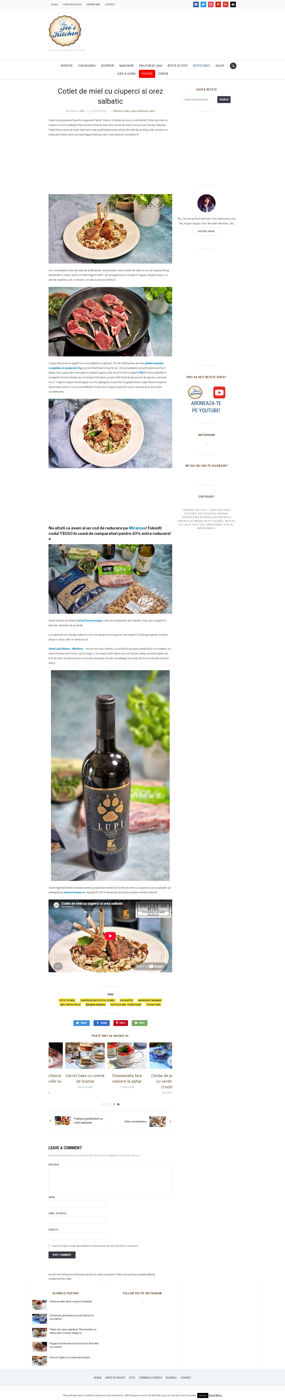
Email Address (57, 1213)
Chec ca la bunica (135, 1121)
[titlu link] (206, 399)
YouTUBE (147, 73)
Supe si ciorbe (126, 73)
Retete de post (178, 65)
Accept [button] (202, 1395)
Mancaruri (126, 65)
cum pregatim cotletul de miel (97, 1000)
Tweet (83, 1023)
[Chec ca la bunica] (157, 1121)
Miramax (137, 528)
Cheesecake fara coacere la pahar (70, 1301)
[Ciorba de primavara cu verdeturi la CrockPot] (110, 1055)
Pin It (123, 1023)
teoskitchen (153, 1004)
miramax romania (95, 1004)
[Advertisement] (171, 33)
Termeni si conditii (150, 1377)
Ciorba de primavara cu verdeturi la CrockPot (110, 1081)
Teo (82, 111)
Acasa (54, 4)
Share (104, 1023)
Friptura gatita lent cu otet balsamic (88, 1120)
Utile (132, 1377)
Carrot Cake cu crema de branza (69, 1357)
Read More (215, 1395)
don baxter (126, 1000)
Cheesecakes (87, 65)
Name (51, 1197)
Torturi (163, 73)
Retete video (201, 65)
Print (142, 1023)
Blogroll (171, 1377)
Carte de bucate (72, 4)
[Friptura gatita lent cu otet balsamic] (63, 1120)
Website (53, 1229)
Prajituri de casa (150, 65)
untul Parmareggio (90, 620)
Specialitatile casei (143, 111)
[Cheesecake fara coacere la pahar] (68, 1055)
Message (53, 1164)
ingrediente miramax (149, 1000)
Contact (110, 4)
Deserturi (107, 65)
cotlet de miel (67, 1000)
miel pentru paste (70, 1004)
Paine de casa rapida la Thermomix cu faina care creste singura (72, 1331)
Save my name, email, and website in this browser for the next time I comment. (95, 1245)
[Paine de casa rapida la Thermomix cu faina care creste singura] (152, 1055)
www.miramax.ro (74, 892)
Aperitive (67, 65)
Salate (219, 65)
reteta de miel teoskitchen (126, 1004)
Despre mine (93, 4)
